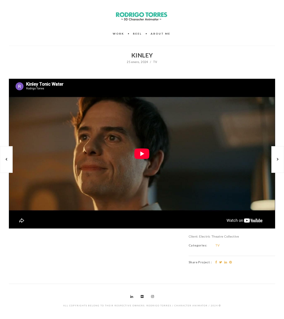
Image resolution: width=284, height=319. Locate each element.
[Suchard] (277, 159)
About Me (160, 33)
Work (118, 33)
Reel (137, 33)
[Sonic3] (6, 159)
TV (155, 62)
